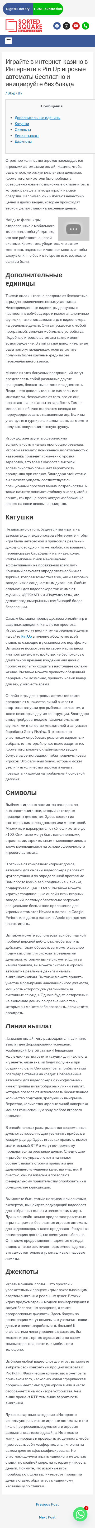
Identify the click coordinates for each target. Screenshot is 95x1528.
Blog (11, 93)
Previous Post (47, 1504)
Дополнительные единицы (37, 117)
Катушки (22, 123)
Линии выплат (27, 135)
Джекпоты (23, 141)
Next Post (47, 1517)
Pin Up (26, 636)
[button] (8, 40)
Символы (23, 129)
